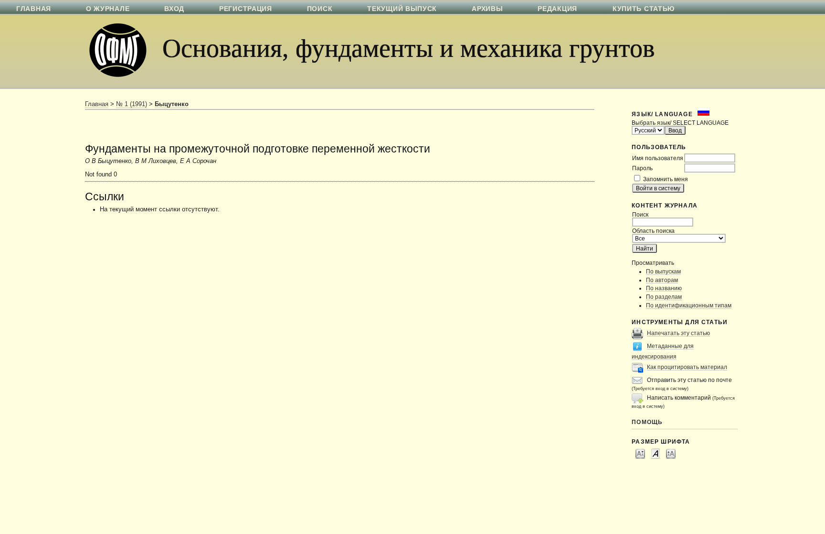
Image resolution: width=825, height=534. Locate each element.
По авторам (662, 280)
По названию (664, 288)
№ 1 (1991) (131, 104)
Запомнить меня (665, 179)
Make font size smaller (640, 453)
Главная (96, 104)
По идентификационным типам (688, 305)
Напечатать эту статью (678, 333)
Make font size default (655, 453)
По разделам (664, 297)
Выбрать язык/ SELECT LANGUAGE (680, 123)
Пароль (642, 168)
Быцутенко (172, 104)
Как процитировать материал (687, 367)
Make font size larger (671, 453)
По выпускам (663, 271)
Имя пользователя (657, 158)
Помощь (647, 422)
